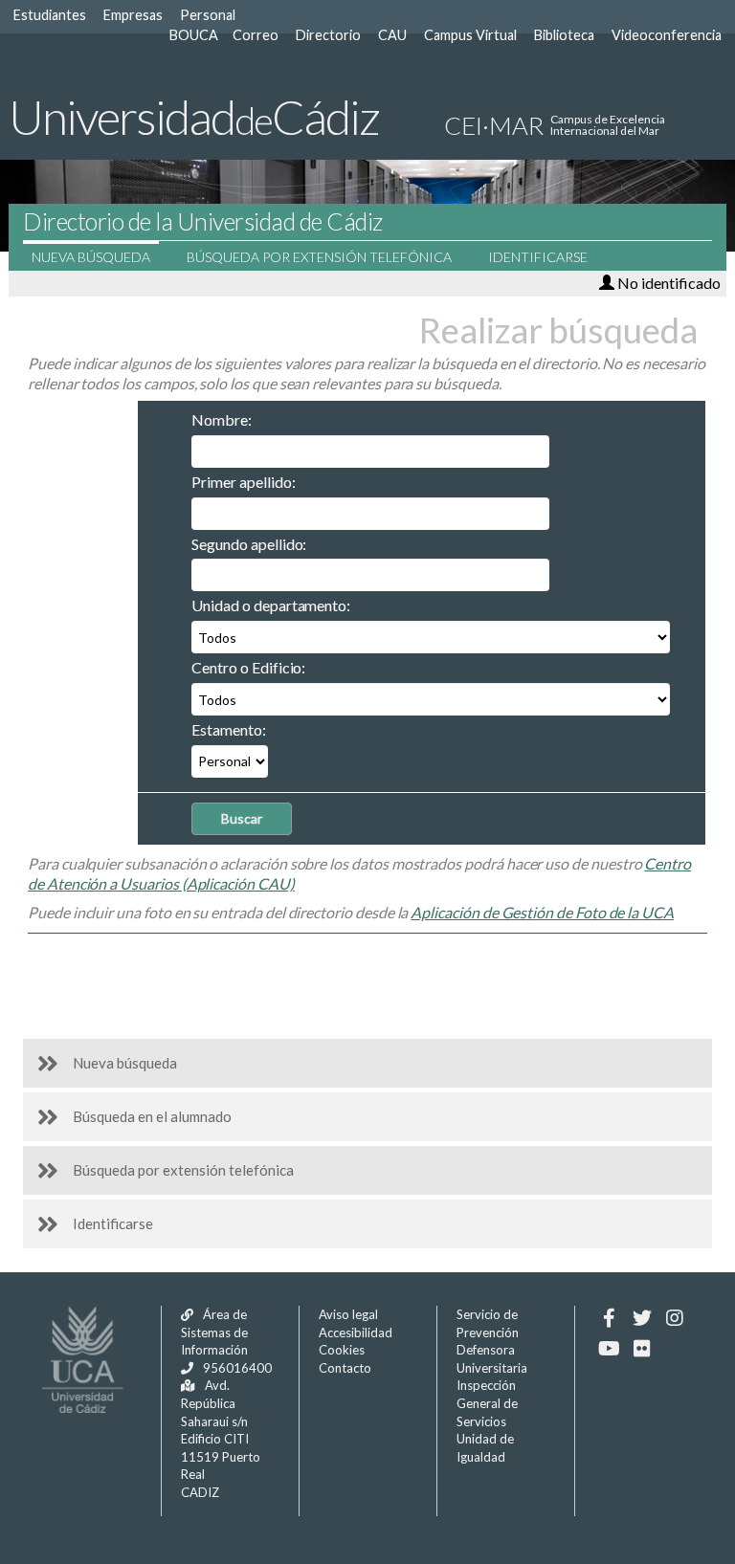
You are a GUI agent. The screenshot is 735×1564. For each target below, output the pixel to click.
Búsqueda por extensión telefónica (319, 257)
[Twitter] (642, 1318)
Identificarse (538, 257)
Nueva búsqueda (91, 257)
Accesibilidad (355, 1332)
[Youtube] (609, 1348)
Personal (207, 15)
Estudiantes (49, 15)
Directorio (328, 35)
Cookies (342, 1349)
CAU (392, 35)
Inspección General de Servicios (487, 1402)
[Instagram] (674, 1318)
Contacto (345, 1368)
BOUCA (193, 35)
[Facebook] (609, 1318)
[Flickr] (642, 1348)
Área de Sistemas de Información (214, 1332)
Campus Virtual (470, 35)
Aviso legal (348, 1314)
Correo (255, 35)
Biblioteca (564, 35)
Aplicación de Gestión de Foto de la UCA (542, 912)
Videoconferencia (667, 35)
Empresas (133, 15)
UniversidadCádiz (194, 116)
